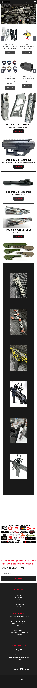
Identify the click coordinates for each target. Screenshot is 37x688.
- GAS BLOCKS (18, 634)
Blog (18, 599)
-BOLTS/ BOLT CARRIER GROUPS (18, 621)
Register (21, 604)
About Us (18, 595)
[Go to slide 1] (2, 38)
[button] (18, 251)
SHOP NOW (18, 131)
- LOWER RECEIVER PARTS (18, 623)
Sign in (15, 604)
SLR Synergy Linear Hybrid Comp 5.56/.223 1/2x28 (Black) (27, 79)
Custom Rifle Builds (18, 593)
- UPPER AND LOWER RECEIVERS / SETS (18, 619)
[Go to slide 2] (34, 38)
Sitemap (18, 606)
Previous (3, 686)
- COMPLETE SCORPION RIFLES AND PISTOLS (18, 616)
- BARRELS (18, 628)
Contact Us (18, 597)
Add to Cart (9, 52)
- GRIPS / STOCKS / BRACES (18, 637)
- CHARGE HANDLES (18, 630)
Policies (18, 602)
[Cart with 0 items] (31, 2)
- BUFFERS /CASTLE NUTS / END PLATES (18, 632)
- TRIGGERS (18, 625)
